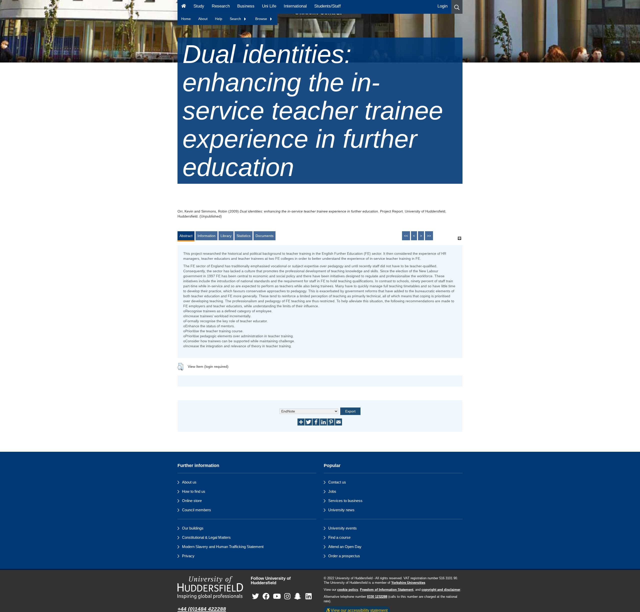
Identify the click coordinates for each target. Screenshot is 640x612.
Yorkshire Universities (408, 582)
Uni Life (269, 6)
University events (342, 528)
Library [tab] (226, 236)
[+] (459, 238)
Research (221, 6)
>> (429, 236)
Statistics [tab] (243, 236)
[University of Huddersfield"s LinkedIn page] (309, 596)
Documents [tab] (265, 236)
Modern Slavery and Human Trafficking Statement (223, 546)
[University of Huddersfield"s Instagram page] (287, 596)
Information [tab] (207, 236)
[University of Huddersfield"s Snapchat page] (298, 596)
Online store (192, 500)
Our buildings (193, 528)
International (295, 6)
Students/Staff (327, 6)
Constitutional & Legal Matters (206, 537)
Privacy (188, 556)
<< (406, 236)
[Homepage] (184, 7)
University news (341, 510)
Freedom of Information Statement (386, 590)
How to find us (193, 491)
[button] (456, 7)
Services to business (345, 500)
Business (245, 6)
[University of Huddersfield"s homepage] (210, 587)
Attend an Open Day (345, 546)
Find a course (339, 537)
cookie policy (347, 590)
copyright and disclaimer (441, 590)
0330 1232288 (377, 596)
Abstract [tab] (186, 236)
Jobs (332, 491)
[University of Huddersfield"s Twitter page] (255, 596)
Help (218, 19)
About (203, 19)
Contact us (337, 482)
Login (443, 6)
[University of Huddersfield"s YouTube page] (277, 596)
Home (186, 19)
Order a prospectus (344, 556)
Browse (261, 19)
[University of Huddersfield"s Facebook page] (266, 596)
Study (199, 6)
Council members (196, 510)
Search (236, 19)
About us (189, 482)
